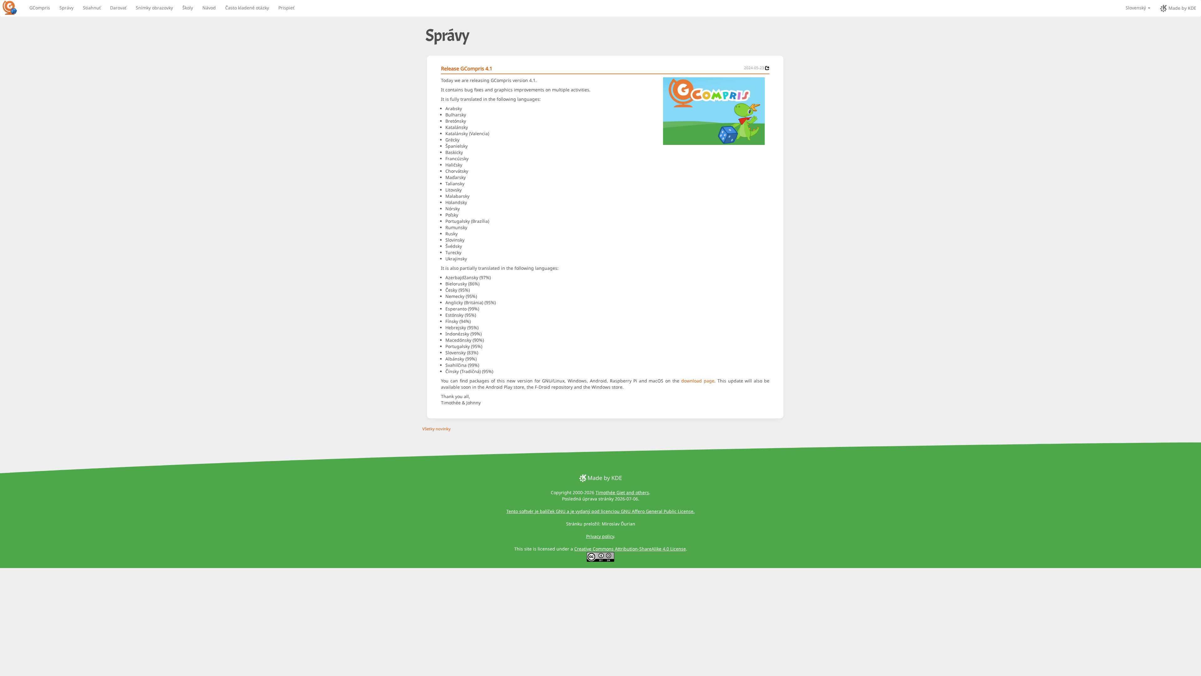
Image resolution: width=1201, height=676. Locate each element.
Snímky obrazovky (154, 8)
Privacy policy (600, 536)
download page (697, 381)
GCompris (39, 8)
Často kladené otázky (247, 8)
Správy (66, 8)
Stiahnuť (92, 8)
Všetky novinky (436, 429)
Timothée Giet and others (622, 492)
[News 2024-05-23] (767, 68)
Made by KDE (1181, 8)
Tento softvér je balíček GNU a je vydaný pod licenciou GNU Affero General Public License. (600, 511)
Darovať (118, 8)
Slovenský (1136, 8)
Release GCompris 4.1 (466, 68)
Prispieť (286, 8)
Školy (187, 8)
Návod (209, 8)
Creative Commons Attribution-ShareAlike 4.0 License (630, 549)
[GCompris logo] (13, 7)
